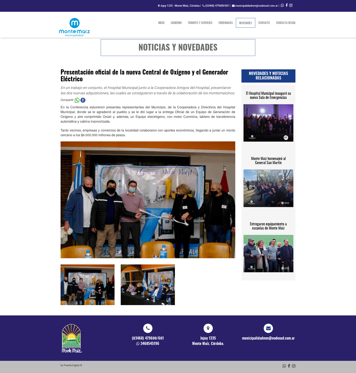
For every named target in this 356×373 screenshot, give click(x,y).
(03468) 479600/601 (217, 5)
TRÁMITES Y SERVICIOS (200, 23)
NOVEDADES (247, 23)
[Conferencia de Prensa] (148, 284)
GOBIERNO (176, 23)
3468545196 (150, 344)
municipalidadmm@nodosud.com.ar (256, 5)
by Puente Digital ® (71, 365)
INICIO (161, 23)
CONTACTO (264, 23)
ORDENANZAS (226, 23)
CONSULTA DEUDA (285, 23)
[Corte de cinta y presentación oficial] (88, 284)
